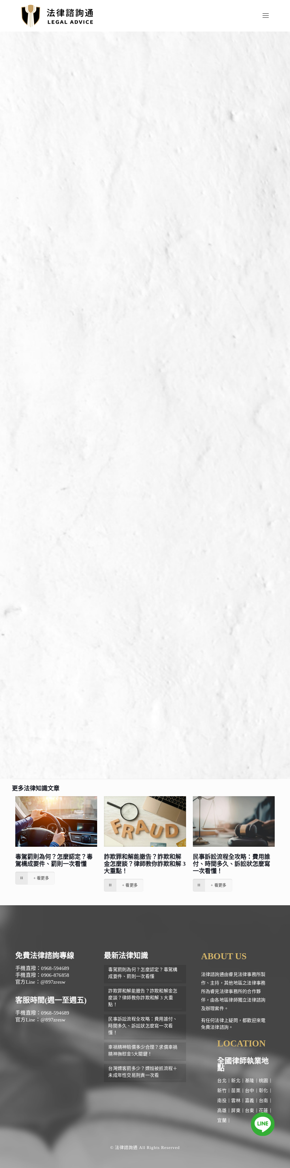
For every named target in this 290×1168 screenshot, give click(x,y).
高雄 (222, 1110)
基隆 (249, 1080)
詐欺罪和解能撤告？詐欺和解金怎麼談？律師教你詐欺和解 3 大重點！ (145, 863)
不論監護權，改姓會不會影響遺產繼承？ (99, 301)
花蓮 (263, 1110)
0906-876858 (79, 700)
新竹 (222, 1090)
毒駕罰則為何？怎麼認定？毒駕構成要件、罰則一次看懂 (54, 860)
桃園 (263, 1080)
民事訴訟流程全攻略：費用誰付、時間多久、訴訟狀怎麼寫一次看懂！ (231, 863)
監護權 (51, 189)
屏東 (235, 1110)
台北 (222, 1080)
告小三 (82, 623)
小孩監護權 (108, 418)
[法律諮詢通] (57, 15)
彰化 (263, 1090)
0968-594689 (79, 691)
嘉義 (249, 1100)
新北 (235, 1080)
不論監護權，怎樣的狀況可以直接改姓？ (99, 289)
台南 (263, 1100)
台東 (249, 1110)
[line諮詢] (262, 1125)
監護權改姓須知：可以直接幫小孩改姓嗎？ (102, 278)
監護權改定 (102, 526)
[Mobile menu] (265, 15)
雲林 (235, 1100)
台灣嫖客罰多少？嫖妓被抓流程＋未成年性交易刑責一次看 (142, 1072)
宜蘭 (222, 1120)
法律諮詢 (162, 653)
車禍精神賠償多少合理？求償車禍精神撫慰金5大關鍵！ (142, 1050)
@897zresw (93, 709)
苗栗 (235, 1090)
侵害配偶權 (62, 636)
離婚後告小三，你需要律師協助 (90, 312)
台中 (249, 1090)
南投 (222, 1100)
